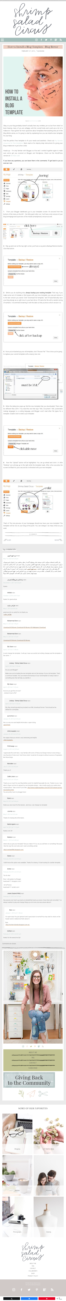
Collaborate (33, 1271)
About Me (33, 1052)
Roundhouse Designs (34, 1284)
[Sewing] (49, 1217)
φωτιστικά (7, 725)
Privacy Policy (33, 1276)
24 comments (33, 534)
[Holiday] (17, 1175)
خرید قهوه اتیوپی (31, 569)
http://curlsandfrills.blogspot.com (13, 849)
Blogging (40, 51)
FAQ (33, 1058)
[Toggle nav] (2, 39)
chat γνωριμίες (8, 740)
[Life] (49, 1175)
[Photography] (17, 1217)
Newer (57, 540)
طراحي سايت (7, 614)
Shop (33, 1273)
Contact (33, 1063)
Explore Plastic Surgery (33, 120)
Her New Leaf (15, 156)
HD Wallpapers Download (38, 627)
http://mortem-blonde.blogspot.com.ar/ (18, 924)
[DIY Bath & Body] (49, 1134)
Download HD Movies (10, 627)
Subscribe (33, 1068)
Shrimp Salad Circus (35, 1283)
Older (9, 540)
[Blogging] (17, 1134)
